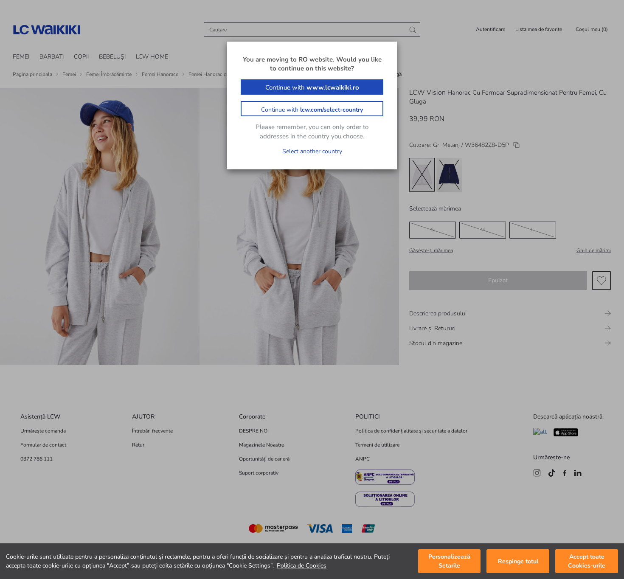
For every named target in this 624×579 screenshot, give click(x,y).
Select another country (312, 151)
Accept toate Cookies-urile (586, 561)
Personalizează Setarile (449, 561)
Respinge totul (518, 561)
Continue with (312, 87)
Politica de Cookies (301, 566)
